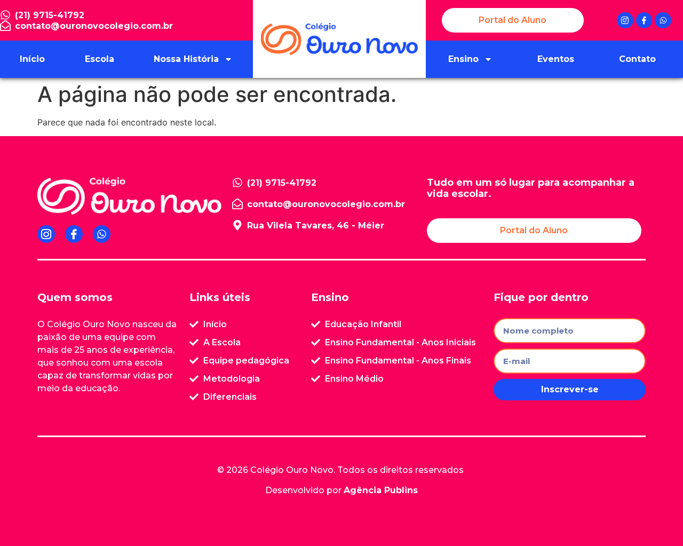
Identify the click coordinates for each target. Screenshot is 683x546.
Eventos (555, 59)
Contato (637, 59)
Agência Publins (381, 490)
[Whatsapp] (663, 20)
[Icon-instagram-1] (625, 20)
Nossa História (186, 59)
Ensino (463, 59)
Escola (99, 59)
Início (32, 59)
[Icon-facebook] (644, 20)
